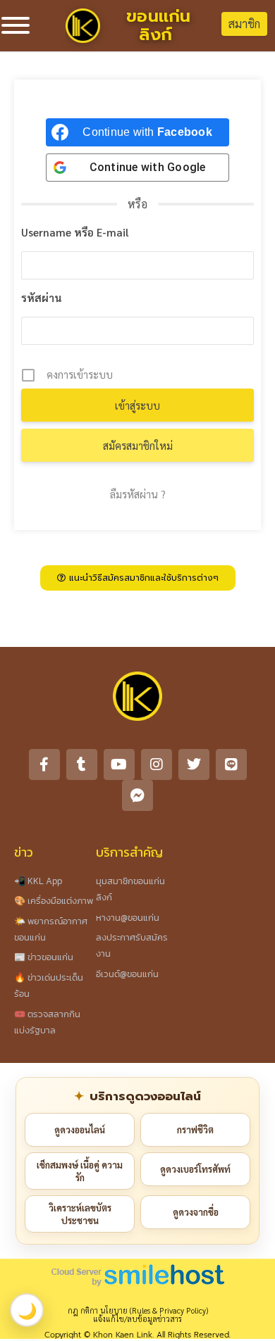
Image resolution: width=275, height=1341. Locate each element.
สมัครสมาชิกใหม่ (138, 445)
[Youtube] (119, 764)
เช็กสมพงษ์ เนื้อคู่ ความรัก (80, 1171)
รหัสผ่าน (41, 297)
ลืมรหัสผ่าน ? (138, 493)
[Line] (231, 764)
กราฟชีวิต (195, 1129)
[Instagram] (156, 764)
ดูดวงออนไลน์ (79, 1129)
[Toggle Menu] (15, 25)
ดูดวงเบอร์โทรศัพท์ (195, 1169)
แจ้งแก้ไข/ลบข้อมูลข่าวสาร (137, 1319)
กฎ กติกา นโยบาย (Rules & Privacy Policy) (138, 1310)
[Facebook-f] (44, 764)
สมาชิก (244, 23)
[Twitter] (193, 764)
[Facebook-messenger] (137, 795)
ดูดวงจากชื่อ (196, 1212)
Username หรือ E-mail (75, 232)
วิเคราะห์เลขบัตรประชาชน (80, 1214)
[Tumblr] (81, 764)
